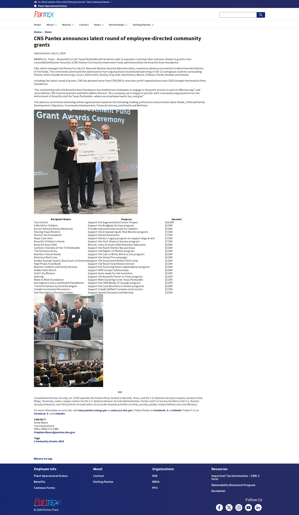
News (48, 32)
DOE (155, 476)
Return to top (43, 459)
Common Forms (44, 488)
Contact (98, 476)
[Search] (261, 15)
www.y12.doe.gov (122, 410)
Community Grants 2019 (49, 441)
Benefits (39, 482)
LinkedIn (176, 410)
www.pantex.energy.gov (93, 410)
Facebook (159, 410)
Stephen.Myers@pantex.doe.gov (54, 432)
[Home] (45, 14)
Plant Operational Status (51, 476)
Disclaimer (218, 491)
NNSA (156, 482)
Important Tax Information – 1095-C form (235, 477)
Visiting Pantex (103, 482)
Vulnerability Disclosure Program (233, 485)
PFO (155, 488)
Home (38, 32)
